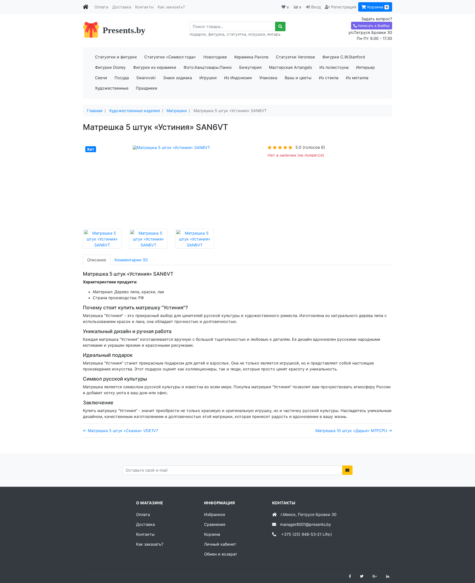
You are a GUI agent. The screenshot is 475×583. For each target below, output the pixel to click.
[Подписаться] (347, 470)
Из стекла (328, 77)
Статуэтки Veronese (295, 56)
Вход (316, 6)
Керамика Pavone (251, 56)
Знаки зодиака (177, 77)
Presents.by (124, 30)
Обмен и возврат (220, 554)
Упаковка (268, 77)
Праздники (146, 88)
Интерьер (365, 67)
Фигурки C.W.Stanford (343, 56)
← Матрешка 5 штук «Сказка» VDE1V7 (120, 430)
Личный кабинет (220, 544)
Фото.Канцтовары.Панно (208, 67)
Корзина (377, 6)
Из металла (357, 77)
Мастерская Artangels (290, 67)
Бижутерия (250, 67)
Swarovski (146, 77)
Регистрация (343, 6)
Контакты (144, 6)
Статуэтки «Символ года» (170, 56)
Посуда (122, 77)
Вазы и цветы (298, 77)
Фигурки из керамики (154, 67)
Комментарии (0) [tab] (131, 259)
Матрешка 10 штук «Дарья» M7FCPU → (353, 430)
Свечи (101, 77)
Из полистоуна (334, 67)
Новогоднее (215, 56)
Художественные (111, 88)
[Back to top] (464, 559)
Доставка (121, 6)
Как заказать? (171, 6)
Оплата (101, 6)
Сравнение (214, 524)
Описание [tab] (96, 259)
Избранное (214, 514)
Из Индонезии (238, 77)
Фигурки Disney (110, 67)
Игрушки (208, 77)
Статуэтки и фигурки (116, 56)
